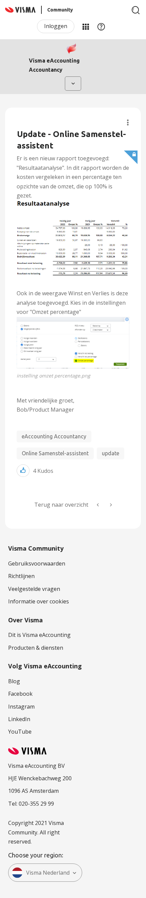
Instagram (21, 706)
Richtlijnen (21, 576)
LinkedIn (19, 719)
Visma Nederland (48, 872)
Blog (14, 681)
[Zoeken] (136, 10)
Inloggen (55, 26)
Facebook (20, 693)
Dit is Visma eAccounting (39, 635)
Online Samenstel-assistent (55, 453)
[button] (73, 343)
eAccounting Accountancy (54, 436)
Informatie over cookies (38, 601)
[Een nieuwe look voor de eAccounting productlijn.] (98, 505)
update (110, 453)
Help (101, 26)
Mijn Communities (85, 26)
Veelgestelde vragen (34, 589)
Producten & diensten (35, 647)
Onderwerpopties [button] (128, 123)
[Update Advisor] (110, 505)
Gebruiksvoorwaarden (36, 563)
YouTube (20, 731)
